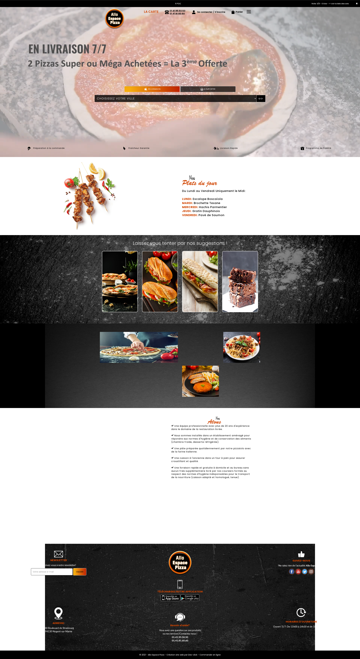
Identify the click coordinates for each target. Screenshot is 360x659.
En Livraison (154, 89)
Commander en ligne (210, 654)
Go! (260, 98)
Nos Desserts (240, 307)
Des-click (192, 654)
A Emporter (209, 89)
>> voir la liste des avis (339, 3)
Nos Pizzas (120, 307)
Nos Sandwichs (160, 307)
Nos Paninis (200, 307)
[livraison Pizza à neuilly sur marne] (116, 10)
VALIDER (79, 571)
